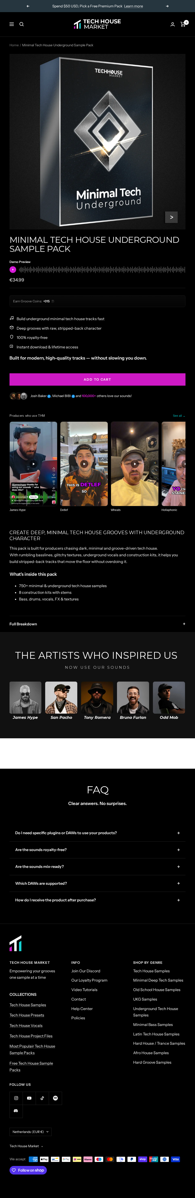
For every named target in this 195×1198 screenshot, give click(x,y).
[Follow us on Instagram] (16, 1098)
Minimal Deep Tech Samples (158, 980)
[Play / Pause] (13, 269)
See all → (179, 415)
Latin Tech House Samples (156, 1034)
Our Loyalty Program (89, 980)
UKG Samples (145, 999)
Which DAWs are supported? (41, 883)
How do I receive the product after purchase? (55, 900)
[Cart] (182, 24)
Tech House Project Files (31, 1036)
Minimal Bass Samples (153, 1024)
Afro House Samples (151, 1052)
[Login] (173, 24)
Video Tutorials (84, 989)
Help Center (82, 1008)
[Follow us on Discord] (16, 1111)
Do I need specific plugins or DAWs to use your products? (66, 832)
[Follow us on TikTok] (42, 1098)
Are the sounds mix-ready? (39, 866)
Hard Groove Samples (152, 1062)
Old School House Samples (156, 989)
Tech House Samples (28, 1004)
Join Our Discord (85, 971)
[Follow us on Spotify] (55, 1098)
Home (14, 45)
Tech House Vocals (26, 1025)
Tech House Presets (27, 1015)
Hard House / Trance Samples (159, 1043)
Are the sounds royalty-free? (41, 849)
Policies (78, 1017)
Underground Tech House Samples (155, 1012)
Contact (78, 999)
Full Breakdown (97, 624)
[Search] (22, 24)
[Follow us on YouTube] (29, 1098)
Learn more (133, 6)
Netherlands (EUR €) (28, 1132)
